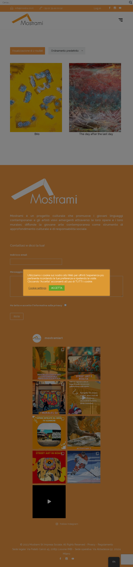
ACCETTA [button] (56, 288)
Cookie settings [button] (37, 288)
